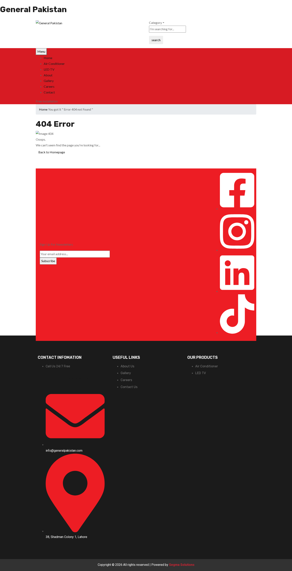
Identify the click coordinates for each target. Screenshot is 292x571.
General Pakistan (33, 9)
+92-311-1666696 (63, 379)
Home (43, 109)
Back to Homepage (51, 152)
